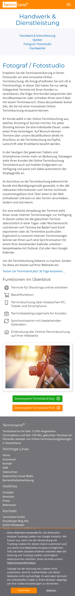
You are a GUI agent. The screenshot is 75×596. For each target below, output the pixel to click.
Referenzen (9, 505)
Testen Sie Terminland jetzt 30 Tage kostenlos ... (34, 271)
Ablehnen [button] (51, 590)
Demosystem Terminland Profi (34, 408)
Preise (6, 500)
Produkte (8, 492)
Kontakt (7, 463)
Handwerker (37, 48)
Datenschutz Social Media (18, 476)
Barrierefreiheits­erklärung (18, 480)
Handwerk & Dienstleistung (37, 36)
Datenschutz (10, 472)
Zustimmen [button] (24, 590)
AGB (5, 467)
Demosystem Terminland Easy (35, 398)
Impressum (9, 459)
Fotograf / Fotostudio (37, 44)
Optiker (37, 40)
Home (6, 455)
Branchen (8, 496)
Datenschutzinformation (21, 562)
